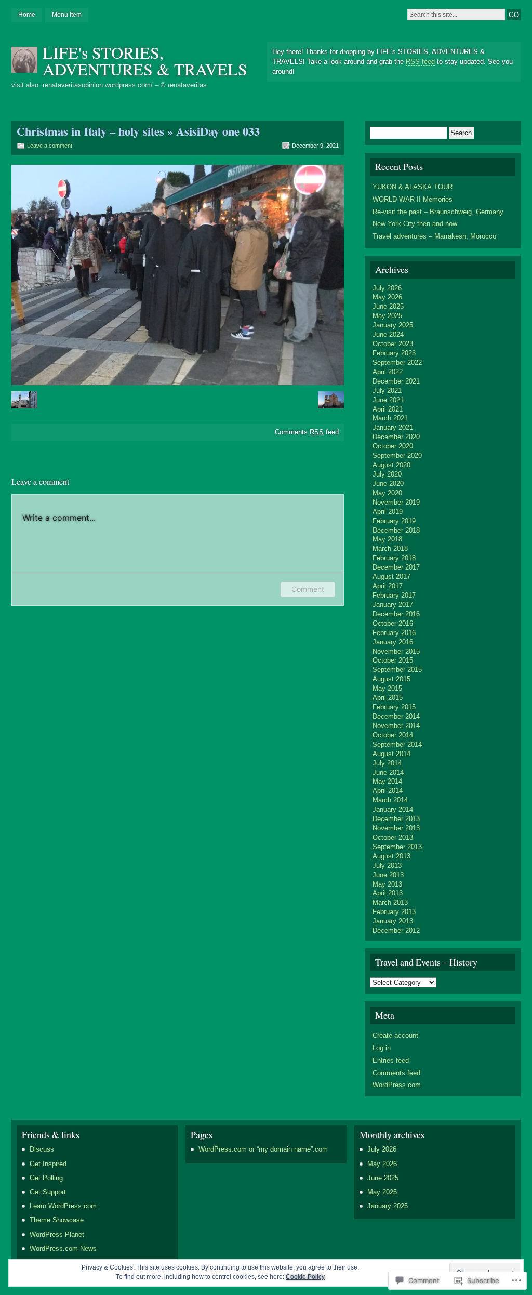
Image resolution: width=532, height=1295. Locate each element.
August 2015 (391, 679)
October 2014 (393, 735)
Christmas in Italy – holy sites (90, 131)
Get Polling (46, 1178)
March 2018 (390, 548)
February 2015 (394, 707)
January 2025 (393, 325)
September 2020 (397, 455)
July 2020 (387, 474)
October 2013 (393, 837)
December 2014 (396, 716)
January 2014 (393, 809)
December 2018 (396, 530)
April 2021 (388, 409)
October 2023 (393, 344)
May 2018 (387, 539)
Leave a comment (49, 145)
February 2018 (394, 558)
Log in (382, 1048)
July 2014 (387, 763)
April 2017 (388, 586)
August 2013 (391, 856)
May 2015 (387, 688)
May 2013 (387, 884)
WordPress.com (397, 1085)
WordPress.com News (63, 1248)
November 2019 (396, 502)
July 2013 (387, 865)
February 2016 (394, 633)
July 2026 (387, 288)
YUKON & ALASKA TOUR (413, 187)
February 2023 (394, 353)
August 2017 (391, 576)
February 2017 (394, 595)
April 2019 (388, 512)
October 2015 (393, 660)
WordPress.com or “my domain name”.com (263, 1149)
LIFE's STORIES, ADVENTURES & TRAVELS (145, 60)
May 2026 (387, 297)
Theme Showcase (57, 1220)
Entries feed (391, 1060)
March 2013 (390, 902)
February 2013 (394, 912)
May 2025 (387, 316)
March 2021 (390, 418)
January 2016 (393, 642)
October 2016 (393, 623)
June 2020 (388, 483)
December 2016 (396, 614)
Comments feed (307, 432)
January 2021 (393, 427)
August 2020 (391, 465)
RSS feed (420, 61)
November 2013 (396, 828)
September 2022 (397, 362)
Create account (395, 1035)
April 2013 (388, 893)
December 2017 (396, 567)
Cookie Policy (305, 1276)
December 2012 (396, 930)
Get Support (48, 1192)
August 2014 (391, 754)
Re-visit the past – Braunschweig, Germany (438, 212)
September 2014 (397, 744)
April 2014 (388, 791)
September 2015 (397, 669)
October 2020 (393, 446)
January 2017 (393, 605)
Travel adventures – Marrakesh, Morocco (434, 236)
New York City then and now (415, 224)
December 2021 (396, 381)
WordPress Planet (57, 1234)
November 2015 (396, 651)
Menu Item (67, 14)
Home (26, 14)
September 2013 (397, 847)
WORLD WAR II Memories (413, 199)
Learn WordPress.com (63, 1206)
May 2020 (387, 493)
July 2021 (387, 390)
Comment (307, 589)
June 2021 (388, 400)
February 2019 (394, 521)
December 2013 (396, 819)
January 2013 (393, 921)
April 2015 (388, 698)
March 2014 (390, 800)
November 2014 (396, 726)
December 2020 (396, 437)
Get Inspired (48, 1164)
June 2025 (388, 306)
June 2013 (388, 875)
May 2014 (387, 781)
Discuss (42, 1149)
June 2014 (388, 772)
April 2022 (388, 372)
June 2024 (388, 334)
